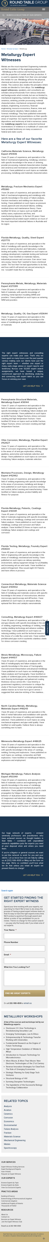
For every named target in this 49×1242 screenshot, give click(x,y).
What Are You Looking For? (17, 967)
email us (28, 1003)
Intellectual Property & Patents (12, 1203)
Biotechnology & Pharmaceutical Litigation (16, 1199)
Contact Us (5, 1217)
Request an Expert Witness (11, 1174)
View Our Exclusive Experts (11, 1187)
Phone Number (11, 942)
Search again (7, 890)
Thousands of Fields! (8, 1206)
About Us (4, 1214)
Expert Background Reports (11, 1169)
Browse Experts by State (10, 1185)
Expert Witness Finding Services (12, 1167)
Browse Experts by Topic (10, 1183)
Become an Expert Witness (11, 1219)
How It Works (6, 1172)
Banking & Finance (8, 1196)
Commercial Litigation (9, 1201)
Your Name (10, 930)
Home (3, 49)
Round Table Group (13, 9)
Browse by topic (12, 49)
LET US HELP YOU (31, 386)
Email (7, 954)
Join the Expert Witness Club (11, 1222)
